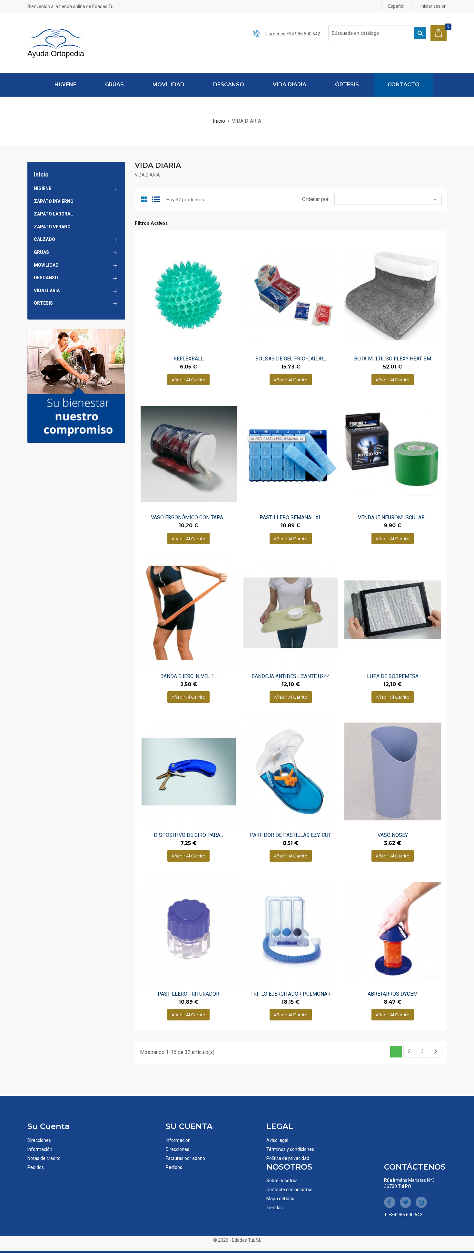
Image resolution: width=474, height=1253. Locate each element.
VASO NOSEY (393, 835)
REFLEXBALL (188, 359)
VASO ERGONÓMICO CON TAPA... (188, 517)
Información (39, 1149)
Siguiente (435, 1051)
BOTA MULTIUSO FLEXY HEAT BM (392, 359)
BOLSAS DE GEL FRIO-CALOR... (290, 359)
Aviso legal (277, 1140)
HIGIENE (65, 84)
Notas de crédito (44, 1158)
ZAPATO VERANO (52, 226)
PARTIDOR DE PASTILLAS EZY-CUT (290, 835)
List (156, 199)
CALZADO (44, 239)
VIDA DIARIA (289, 84)
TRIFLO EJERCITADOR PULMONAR (291, 994)
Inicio (41, 174)
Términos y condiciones (290, 1149)
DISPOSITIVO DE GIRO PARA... (188, 835)
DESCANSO (228, 84)
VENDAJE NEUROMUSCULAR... (393, 517)
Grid (145, 199)
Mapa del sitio (280, 1198)
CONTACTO (404, 84)
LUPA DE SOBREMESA (393, 676)
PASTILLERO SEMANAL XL (290, 517)
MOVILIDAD (168, 84)
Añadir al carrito (188, 379)
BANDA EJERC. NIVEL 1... (188, 676)
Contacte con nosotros (289, 1189)
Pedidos (35, 1167)
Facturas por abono (185, 1158)
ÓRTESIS (347, 84)
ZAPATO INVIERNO (54, 201)
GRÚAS (114, 84)
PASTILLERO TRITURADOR (188, 994)
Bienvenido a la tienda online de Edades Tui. (71, 6)
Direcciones (39, 1140)
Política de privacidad (287, 1158)
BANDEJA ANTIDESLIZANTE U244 (291, 676)
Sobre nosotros (282, 1180)
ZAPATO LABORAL (53, 213)
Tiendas (274, 1207)
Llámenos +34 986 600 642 (292, 33)
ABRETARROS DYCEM (393, 994)
